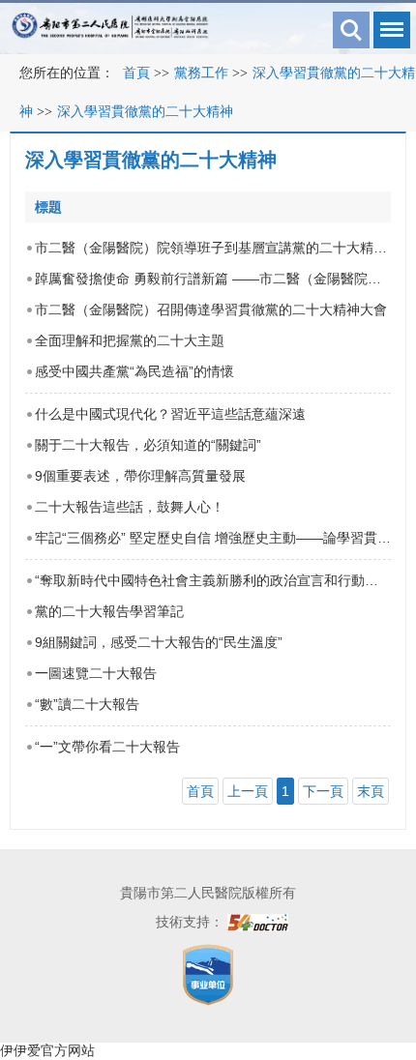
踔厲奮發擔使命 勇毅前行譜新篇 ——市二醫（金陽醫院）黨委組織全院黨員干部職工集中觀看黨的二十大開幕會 (213, 278)
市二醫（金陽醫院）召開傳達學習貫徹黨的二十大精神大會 (211, 309)
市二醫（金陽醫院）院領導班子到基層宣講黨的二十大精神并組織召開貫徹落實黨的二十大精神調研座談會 (213, 247)
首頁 (136, 73)
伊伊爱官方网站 (47, 1050)
